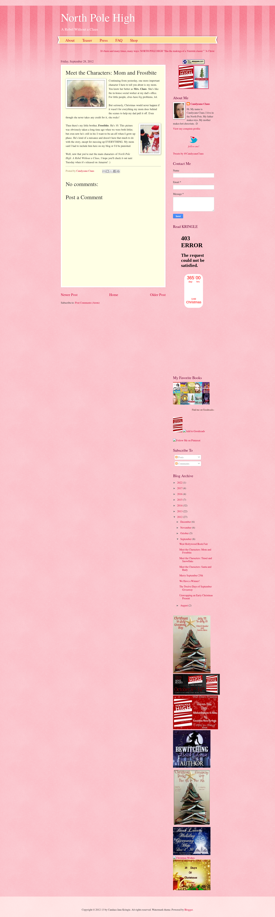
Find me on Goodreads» (203, 409)
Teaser (87, 40)
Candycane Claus (200, 104)
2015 (180, 499)
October (184, 533)
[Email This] (104, 171)
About (70, 40)
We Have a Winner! (189, 581)
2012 (180, 517)
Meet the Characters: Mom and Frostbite (195, 551)
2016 (180, 494)
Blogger (188, 909)
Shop (134, 40)
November (186, 527)
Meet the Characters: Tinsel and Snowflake (195, 559)
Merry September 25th (191, 575)
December (186, 521)
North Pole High (98, 17)
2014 (180, 505)
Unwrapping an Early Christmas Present (196, 596)
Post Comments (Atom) (87, 302)
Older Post (158, 294)
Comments (183, 463)
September (186, 539)
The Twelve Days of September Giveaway (195, 588)
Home (113, 294)
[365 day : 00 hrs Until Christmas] (193, 307)
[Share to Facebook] (115, 171)
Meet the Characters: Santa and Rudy (195, 568)
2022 (180, 482)
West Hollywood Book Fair (193, 544)
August (184, 605)
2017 (180, 488)
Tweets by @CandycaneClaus (188, 153)
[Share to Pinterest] (118, 171)
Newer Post (69, 294)
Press (104, 40)
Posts (181, 457)
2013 (180, 511)
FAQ (118, 40)
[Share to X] (111, 171)
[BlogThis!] (107, 171)
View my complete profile (186, 128)
